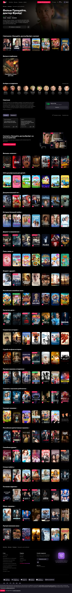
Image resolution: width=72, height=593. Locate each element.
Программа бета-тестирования (9, 558)
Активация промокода (25, 563)
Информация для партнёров (9, 559)
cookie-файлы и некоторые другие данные (47, 585)
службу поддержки (16, 590)
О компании (5, 554)
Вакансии (5, 556)
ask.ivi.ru (39, 565)
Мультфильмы (23, 559)
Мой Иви (22, 554)
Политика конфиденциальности (10, 565)
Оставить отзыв (6, 571)
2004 (6, 16)
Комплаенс (5, 569)
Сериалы (22, 558)
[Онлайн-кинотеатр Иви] (5, 2)
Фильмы (21, 556)
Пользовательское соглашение (9, 563)
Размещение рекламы (7, 561)
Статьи (21, 561)
